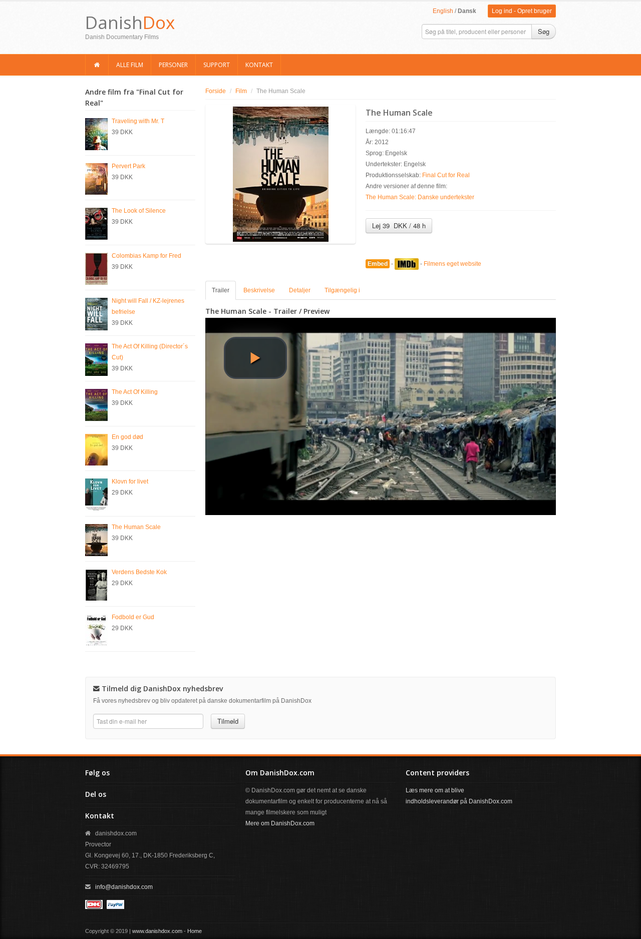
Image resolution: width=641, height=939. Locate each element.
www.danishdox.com (157, 931)
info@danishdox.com (124, 886)
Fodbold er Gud (133, 617)
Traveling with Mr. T (138, 121)
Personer (173, 65)
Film (241, 91)
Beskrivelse (259, 290)
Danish (130, 22)
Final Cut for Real (446, 175)
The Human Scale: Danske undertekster (420, 197)
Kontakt (259, 65)
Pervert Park (128, 166)
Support (216, 65)
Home (194, 931)
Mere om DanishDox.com (279, 823)
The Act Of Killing (135, 391)
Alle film (129, 65)
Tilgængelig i (342, 290)
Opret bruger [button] (534, 11)
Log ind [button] (502, 11)
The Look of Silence (139, 210)
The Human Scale (136, 527)
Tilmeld (227, 721)
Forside (215, 91)
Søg (543, 31)
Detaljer (299, 290)
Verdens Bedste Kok (139, 572)
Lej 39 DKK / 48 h (399, 225)
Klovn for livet (130, 481)
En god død (127, 436)
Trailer (220, 290)
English (443, 11)
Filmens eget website (452, 263)
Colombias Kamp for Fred (146, 255)
